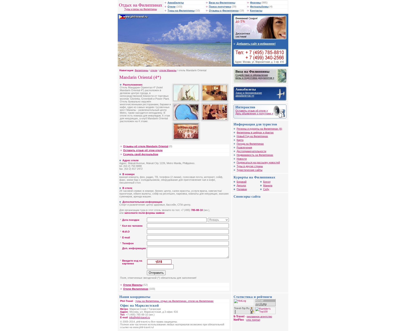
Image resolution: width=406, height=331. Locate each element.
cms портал (253, 319)
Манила (267, 185)
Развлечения (244, 147)
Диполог (241, 185)
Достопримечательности (251, 151)
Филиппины (141, 70)
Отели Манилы (132, 284)
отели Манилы (167, 70)
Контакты (256, 10)
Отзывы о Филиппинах (224, 10)
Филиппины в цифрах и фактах (255, 132)
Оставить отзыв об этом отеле (143, 150)
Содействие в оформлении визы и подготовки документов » (254, 76)
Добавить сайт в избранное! (256, 43)
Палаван (242, 189)
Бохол (266, 181)
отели (153, 70)
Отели (172, 6)
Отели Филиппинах (135, 288)
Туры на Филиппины (181, 10)
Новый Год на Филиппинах (252, 136)
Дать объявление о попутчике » (254, 113)
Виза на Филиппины (222, 2)
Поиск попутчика (220, 6)
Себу (266, 189)
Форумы (255, 2)
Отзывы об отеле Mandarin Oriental (145, 146)
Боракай (241, 181)
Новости (242, 158)
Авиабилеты (176, 2)
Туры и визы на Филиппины (140, 9)
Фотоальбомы (259, 6)
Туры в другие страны (250, 166)
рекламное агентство (259, 316)
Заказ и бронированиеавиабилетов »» (248, 94)
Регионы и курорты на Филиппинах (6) (259, 128)
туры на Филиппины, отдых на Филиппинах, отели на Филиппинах (174, 301)
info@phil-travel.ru (139, 317)
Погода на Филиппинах (250, 143)
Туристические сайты (249, 170)
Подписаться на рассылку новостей (258, 162)
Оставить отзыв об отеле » (251, 110)
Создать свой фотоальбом (140, 154)
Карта (240, 140)
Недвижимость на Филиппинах (255, 155)
